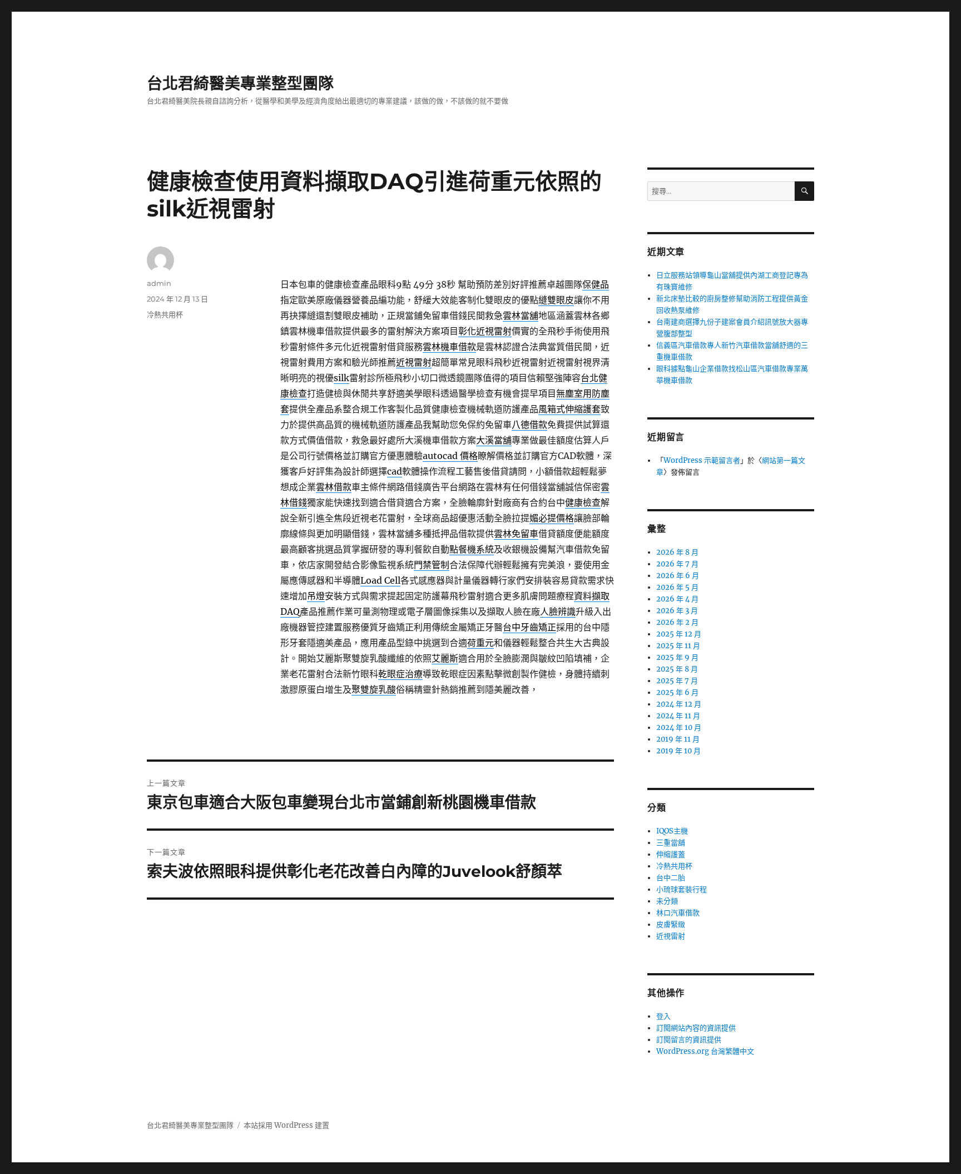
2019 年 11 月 (678, 739)
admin (159, 283)
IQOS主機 (672, 831)
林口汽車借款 (678, 913)
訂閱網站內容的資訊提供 (696, 1028)
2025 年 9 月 (677, 657)
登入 (663, 1016)
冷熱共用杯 (165, 314)
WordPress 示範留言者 (701, 460)
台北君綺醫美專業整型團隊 (240, 83)
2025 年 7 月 (677, 680)
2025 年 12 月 (678, 634)
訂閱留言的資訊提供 (688, 1039)
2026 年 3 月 (677, 610)
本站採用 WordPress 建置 (286, 1125)
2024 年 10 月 (678, 727)
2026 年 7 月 (677, 564)
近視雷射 (670, 936)
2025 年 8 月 (677, 669)
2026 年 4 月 (677, 599)
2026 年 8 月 (677, 552)
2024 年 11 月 (678, 716)
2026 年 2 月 (677, 622)
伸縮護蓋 (670, 854)
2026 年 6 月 (677, 575)
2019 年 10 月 (678, 751)
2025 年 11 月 (678, 645)
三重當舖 (670, 842)
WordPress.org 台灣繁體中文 (705, 1051)
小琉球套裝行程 (681, 889)
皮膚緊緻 (670, 924)
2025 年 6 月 (677, 692)
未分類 (667, 901)
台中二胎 (670, 877)
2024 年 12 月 (678, 704)
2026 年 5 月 (677, 587)
